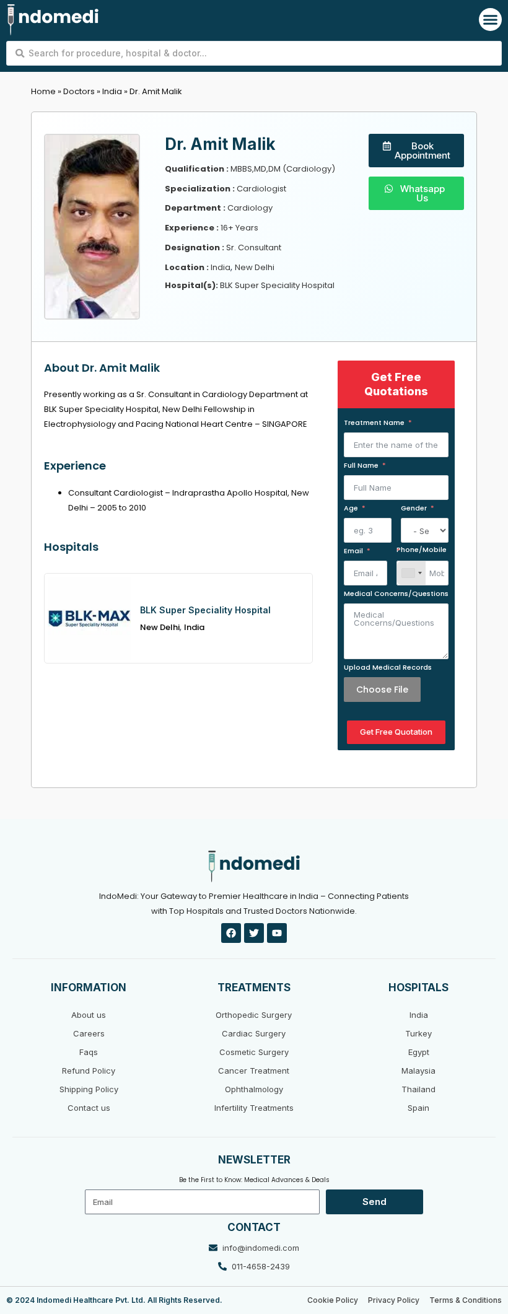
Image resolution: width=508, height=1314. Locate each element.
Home (43, 91)
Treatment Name (374, 422)
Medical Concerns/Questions (396, 593)
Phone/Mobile (421, 550)
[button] (490, 20)
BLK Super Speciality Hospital (205, 610)
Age (351, 508)
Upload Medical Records (388, 667)
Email (353, 550)
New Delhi (160, 627)
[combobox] (411, 573)
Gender (414, 508)
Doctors (79, 91)
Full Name (361, 465)
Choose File (382, 689)
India (112, 91)
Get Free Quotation (396, 732)
